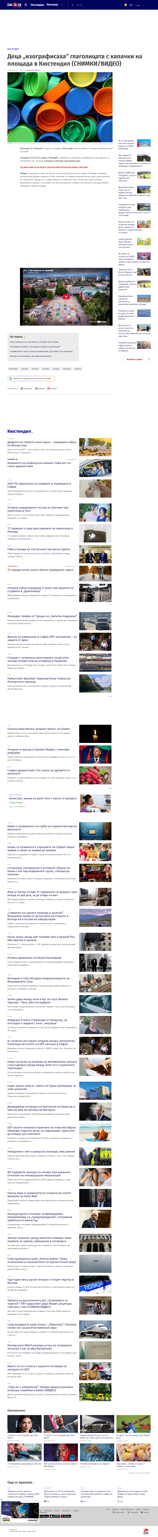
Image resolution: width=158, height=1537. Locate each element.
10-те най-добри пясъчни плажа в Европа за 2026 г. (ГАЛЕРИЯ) (126, 144)
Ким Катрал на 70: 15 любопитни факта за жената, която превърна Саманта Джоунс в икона (60, 1494)
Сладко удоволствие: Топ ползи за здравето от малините (38, 772)
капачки (78, 369)
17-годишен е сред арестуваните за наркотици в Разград (40, 530)
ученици (24, 369)
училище (45, 369)
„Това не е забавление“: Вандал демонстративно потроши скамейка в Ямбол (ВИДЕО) (40, 1388)
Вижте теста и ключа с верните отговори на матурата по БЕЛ (37, 1368)
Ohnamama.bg (66, 1510)
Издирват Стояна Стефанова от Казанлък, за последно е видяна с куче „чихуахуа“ (37, 1021)
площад (56, 369)
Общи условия (32, 1531)
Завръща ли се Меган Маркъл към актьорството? (127, 272)
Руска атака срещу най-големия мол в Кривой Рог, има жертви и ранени (41, 938)
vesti (84, 1501)
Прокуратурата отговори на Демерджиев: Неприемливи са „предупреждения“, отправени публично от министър (39, 1217)
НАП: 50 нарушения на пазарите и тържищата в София (39, 485)
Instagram (53, 388)
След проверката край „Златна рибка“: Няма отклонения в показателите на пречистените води (41, 1260)
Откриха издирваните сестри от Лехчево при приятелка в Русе (37, 509)
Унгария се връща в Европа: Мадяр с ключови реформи (38, 751)
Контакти (138, 1509)
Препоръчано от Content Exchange (138, 1473)
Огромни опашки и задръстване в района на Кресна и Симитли (127, 346)
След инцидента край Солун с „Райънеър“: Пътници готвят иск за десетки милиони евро (41, 1326)
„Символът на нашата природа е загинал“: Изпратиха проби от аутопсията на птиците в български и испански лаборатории (37, 916)
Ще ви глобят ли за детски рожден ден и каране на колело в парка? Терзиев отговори (130, 227)
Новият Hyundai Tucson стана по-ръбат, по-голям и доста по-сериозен (96, 1436)
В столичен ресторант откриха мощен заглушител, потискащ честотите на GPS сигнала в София (41, 1042)
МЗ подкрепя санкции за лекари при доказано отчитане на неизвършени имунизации (38, 1174)
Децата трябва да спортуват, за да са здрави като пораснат (127, 176)
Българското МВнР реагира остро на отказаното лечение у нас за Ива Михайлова (39, 1347)
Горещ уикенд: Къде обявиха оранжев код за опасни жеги (125, 243)
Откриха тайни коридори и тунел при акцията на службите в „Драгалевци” (40, 589)
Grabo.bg (76, 1510)
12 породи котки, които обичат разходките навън (40, 569)
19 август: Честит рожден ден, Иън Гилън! (59, 1436)
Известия (146, 1512)
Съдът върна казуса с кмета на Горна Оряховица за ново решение (41, 1087)
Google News (27, 388)
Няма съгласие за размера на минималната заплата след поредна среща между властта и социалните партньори (42, 1065)
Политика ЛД (134, 1512)
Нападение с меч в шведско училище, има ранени (41, 1151)
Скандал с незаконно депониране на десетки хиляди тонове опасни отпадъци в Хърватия (38, 659)
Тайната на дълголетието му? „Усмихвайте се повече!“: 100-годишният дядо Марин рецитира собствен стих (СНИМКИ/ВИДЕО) (39, 1303)
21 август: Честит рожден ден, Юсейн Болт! (133, 1436)
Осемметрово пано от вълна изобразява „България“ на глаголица (41, 351)
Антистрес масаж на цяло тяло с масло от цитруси (43, 798)
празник (35, 369)
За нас (108, 1509)
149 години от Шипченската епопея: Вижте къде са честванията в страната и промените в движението (134, 160)
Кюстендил (13, 369)
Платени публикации (127, 1509)
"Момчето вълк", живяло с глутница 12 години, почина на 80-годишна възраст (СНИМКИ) (23, 1494)
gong (121, 1501)
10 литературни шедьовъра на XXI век (24, 1464)
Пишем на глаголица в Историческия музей (30, 356)
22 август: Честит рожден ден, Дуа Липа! (22, 1436)
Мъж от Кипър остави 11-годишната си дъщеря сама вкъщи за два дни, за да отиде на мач (42, 893)
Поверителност (120, 1512)
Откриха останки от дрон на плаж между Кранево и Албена (126, 315)
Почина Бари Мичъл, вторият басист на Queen (38, 728)
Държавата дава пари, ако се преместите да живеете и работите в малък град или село (134, 192)
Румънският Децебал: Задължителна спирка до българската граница (38, 680)
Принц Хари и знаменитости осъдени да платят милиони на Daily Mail (39, 1194)
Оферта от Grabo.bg (13, 795)
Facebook (41, 388)
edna (47, 1501)
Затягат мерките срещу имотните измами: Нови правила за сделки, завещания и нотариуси (39, 1239)
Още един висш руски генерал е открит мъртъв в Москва (40, 1281)
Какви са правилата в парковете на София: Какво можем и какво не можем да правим (40, 848)
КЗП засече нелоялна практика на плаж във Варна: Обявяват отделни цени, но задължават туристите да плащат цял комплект (41, 1131)
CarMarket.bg (48, 1510)
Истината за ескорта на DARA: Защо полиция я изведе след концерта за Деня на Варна (134, 259)
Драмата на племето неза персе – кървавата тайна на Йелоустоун (41, 443)
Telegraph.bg (43, 1512)
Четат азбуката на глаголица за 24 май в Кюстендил (34, 342)
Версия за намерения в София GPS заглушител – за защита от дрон (42, 638)
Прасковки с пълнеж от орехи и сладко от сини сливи (130, 1465)
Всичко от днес (134, 359)
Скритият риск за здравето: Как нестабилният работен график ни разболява (96, 1494)
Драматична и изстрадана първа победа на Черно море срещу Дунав (132, 1494)
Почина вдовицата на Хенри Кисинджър (34, 957)
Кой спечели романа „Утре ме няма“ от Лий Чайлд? (61, 1465)
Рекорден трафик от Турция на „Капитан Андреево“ (42, 616)
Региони (52, 4)
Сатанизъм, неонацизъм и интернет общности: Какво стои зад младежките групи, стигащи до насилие (38, 871)
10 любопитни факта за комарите (95, 1464)
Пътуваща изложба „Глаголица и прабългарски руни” (35, 346)
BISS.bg (56, 1510)
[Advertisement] (60, 410)
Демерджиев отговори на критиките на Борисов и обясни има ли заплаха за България (41, 1108)
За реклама (115, 1509)
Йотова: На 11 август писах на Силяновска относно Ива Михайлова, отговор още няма (134, 330)
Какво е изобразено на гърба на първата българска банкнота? (42, 828)
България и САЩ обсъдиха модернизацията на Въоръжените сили (38, 980)
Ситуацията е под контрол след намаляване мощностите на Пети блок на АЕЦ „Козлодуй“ (134, 209)
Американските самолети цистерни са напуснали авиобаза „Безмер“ (132, 300)
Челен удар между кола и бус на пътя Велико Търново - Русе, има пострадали (37, 1001)
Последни (37, 5)
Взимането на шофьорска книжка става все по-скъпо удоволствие (39, 464)
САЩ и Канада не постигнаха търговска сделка (38, 549)
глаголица (67, 369)
